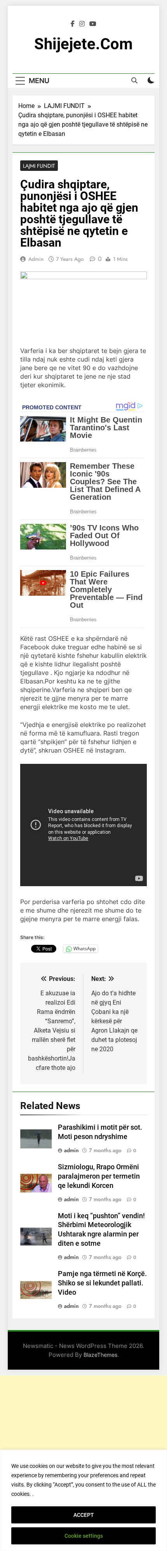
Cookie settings (83, 1536)
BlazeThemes (100, 1354)
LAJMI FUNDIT (39, 166)
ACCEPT (83, 1515)
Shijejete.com (83, 44)
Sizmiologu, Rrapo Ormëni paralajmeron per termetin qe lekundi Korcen (99, 1176)
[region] (83, 1500)
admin (35, 259)
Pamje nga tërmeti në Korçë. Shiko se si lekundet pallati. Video (102, 1283)
